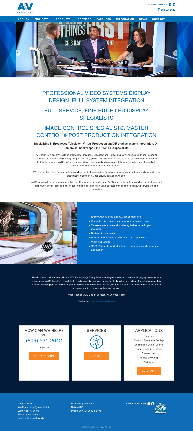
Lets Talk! (149, 370)
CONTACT (158, 19)
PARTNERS (103, 19)
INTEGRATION (125, 19)
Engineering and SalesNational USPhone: (82, 407)
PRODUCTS (63, 19)
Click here (96, 356)
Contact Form (44, 356)
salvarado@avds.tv (34, 418)
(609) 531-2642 (44, 340)
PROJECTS (41, 19)
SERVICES (84, 19)
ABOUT (22, 19)
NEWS (143, 19)
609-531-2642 (33, 414)
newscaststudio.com (105, 301)
